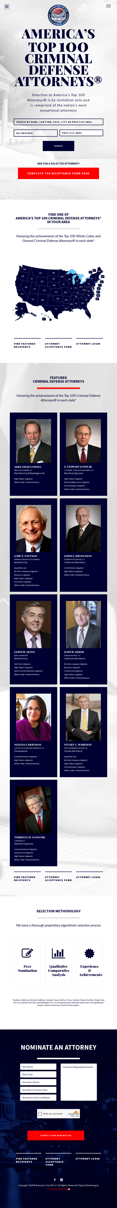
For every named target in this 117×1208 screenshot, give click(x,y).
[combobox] (81, 132)
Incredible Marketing (57, 1189)
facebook (55, 1180)
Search (58, 146)
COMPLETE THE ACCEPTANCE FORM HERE (58, 173)
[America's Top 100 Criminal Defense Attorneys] (58, 15)
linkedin (61, 1180)
